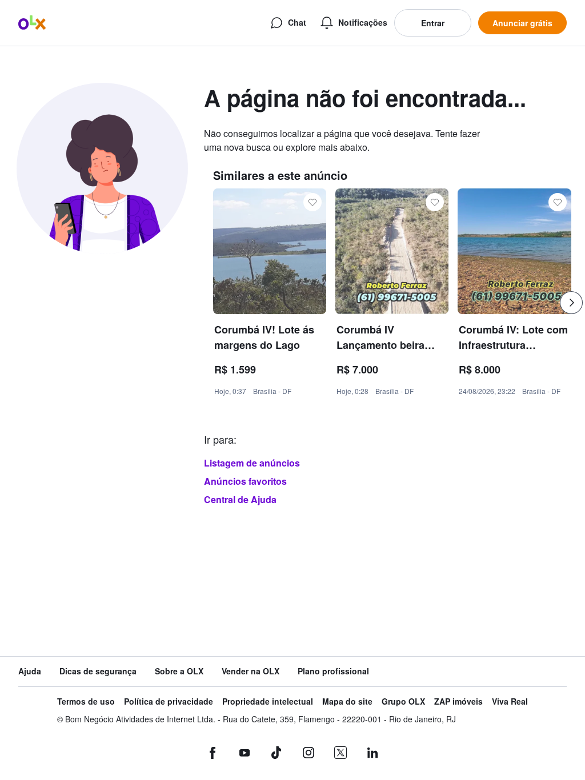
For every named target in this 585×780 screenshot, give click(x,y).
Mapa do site (347, 701)
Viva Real (510, 701)
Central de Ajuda (240, 499)
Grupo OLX (403, 701)
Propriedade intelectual (267, 701)
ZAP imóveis (458, 701)
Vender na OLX (250, 671)
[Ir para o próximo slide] (571, 302)
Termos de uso (86, 701)
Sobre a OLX (179, 671)
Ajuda (29, 671)
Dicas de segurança (98, 671)
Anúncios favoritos (245, 481)
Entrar (432, 23)
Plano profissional (333, 671)
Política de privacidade (168, 701)
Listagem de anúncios (252, 462)
